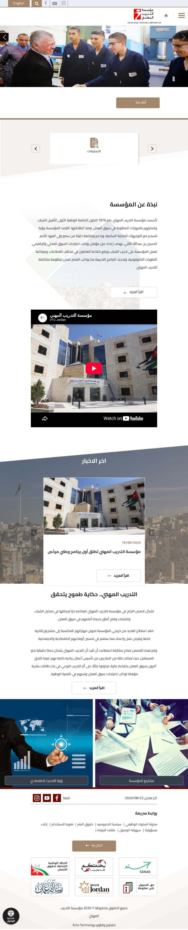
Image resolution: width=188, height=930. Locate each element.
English (18, 3)
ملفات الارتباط (106, 830)
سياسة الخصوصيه (109, 824)
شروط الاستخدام (62, 824)
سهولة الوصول (130, 830)
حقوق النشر (85, 824)
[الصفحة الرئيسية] (166, 15)
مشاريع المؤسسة (141, 781)
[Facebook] (46, 3)
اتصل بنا (97, 845)
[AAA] (63, 3)
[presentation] (152, 149)
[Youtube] (54, 3)
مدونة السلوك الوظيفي (141, 824)
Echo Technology (84, 925)
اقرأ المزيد (121, 575)
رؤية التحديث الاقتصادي (46, 781)
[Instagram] (36, 799)
